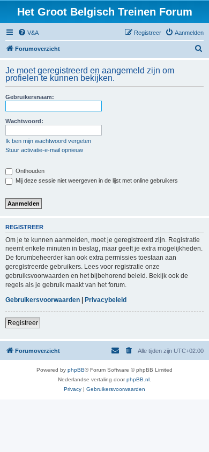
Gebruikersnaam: (29, 97)
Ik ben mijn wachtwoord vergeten (48, 141)
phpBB (76, 370)
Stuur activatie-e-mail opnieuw (44, 150)
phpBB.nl (138, 379)
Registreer (23, 323)
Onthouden (29, 171)
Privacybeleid (105, 300)
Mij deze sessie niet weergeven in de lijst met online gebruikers (96, 180)
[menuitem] (28, 32)
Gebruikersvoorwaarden (42, 300)
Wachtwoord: (24, 121)
